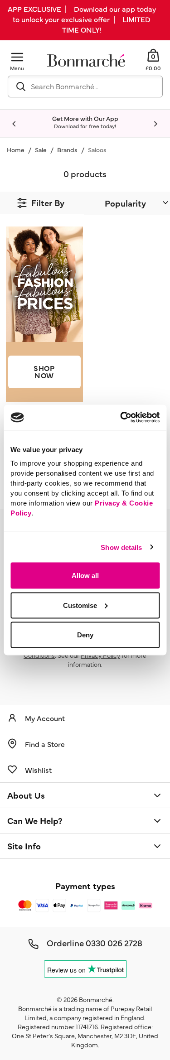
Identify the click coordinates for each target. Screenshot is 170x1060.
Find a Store (45, 744)
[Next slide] (155, 124)
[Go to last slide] (14, 124)
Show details (121, 547)
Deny (85, 635)
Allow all (85, 575)
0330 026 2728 (114, 943)
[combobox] (85, 86)
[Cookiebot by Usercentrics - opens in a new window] (121, 418)
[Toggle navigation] (17, 57)
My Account (45, 718)
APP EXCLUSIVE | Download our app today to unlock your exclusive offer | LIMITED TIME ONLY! (82, 19)
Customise (80, 605)
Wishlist (38, 770)
